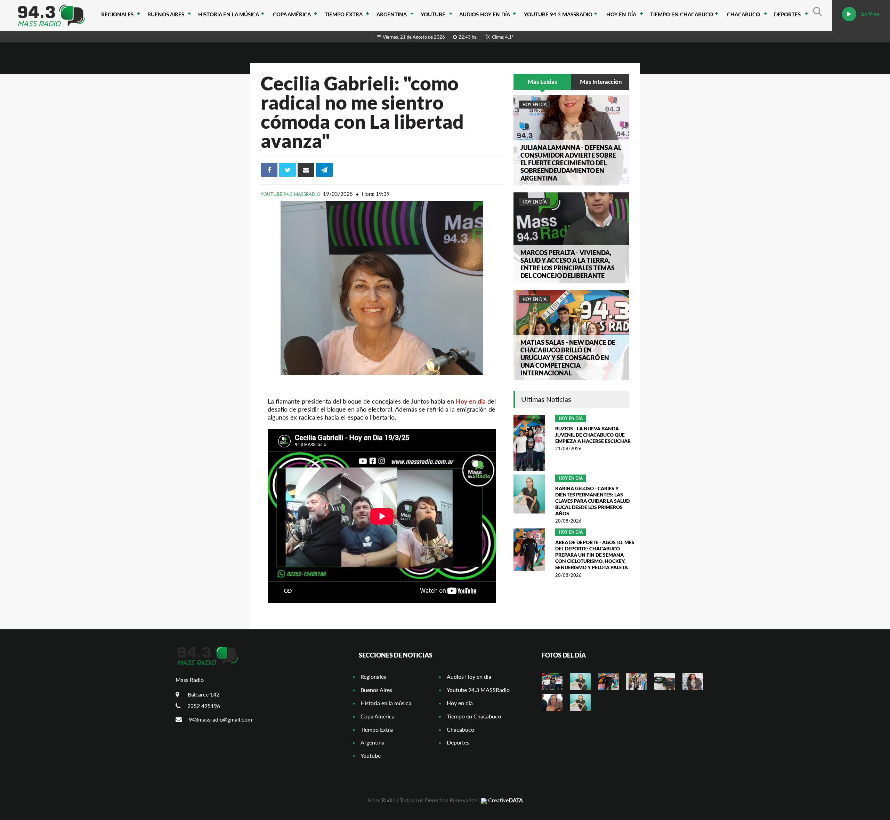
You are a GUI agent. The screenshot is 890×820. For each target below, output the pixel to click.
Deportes (787, 14)
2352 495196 (203, 705)
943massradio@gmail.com (220, 719)
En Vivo (870, 13)
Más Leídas (542, 81)
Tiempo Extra (344, 14)
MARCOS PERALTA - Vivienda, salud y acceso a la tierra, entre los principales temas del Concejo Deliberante (567, 264)
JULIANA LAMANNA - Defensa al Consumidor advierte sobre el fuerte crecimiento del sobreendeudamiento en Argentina (570, 163)
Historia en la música (228, 14)
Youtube (433, 14)
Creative (505, 800)
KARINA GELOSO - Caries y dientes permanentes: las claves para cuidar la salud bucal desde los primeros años (592, 500)
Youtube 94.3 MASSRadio (558, 14)
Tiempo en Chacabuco (681, 14)
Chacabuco (743, 14)
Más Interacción (601, 81)
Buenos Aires (165, 14)
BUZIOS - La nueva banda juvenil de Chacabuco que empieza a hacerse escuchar (593, 434)
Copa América (292, 14)
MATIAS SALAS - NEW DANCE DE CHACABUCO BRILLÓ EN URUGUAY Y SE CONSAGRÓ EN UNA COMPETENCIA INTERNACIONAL (567, 358)
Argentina (392, 14)
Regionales (117, 14)
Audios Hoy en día (484, 14)
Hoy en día (621, 14)
